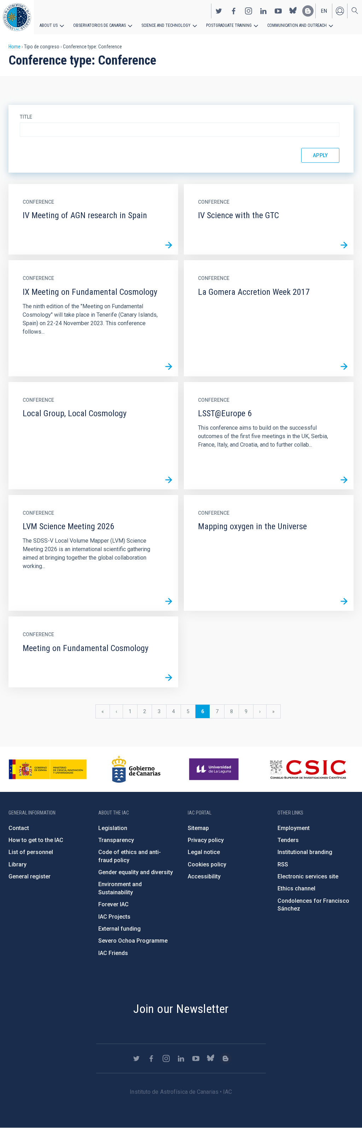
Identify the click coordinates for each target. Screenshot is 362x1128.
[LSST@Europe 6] (344, 479)
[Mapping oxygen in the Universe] (344, 601)
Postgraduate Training (229, 25)
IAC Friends (113, 953)
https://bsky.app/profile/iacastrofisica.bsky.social (293, 11)
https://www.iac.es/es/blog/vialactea (307, 11)
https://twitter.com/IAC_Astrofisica (218, 11)
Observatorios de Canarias (99, 25)
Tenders (288, 840)
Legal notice (204, 852)
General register (29, 876)
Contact (18, 828)
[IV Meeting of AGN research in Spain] (168, 245)
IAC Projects (114, 916)
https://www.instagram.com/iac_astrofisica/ (248, 11)
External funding (119, 928)
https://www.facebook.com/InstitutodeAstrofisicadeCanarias (233, 11)
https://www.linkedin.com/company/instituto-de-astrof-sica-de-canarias (263, 11)
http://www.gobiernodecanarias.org (136, 769)
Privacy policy (206, 840)
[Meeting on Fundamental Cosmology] (168, 677)
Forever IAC (113, 904)
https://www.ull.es (215, 769)
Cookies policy (207, 864)
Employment (294, 828)
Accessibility (204, 876)
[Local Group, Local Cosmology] (168, 479)
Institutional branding (305, 852)
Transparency (116, 840)
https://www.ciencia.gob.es (47, 769)
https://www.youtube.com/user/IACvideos (278, 11)
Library (17, 864)
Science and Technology (166, 25)
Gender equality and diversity (135, 872)
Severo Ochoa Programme (133, 940)
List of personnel (30, 852)
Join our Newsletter (181, 1009)
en (324, 11)
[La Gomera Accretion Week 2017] (344, 366)
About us (49, 25)
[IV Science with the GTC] (344, 245)
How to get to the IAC (35, 840)
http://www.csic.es (307, 769)
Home (14, 46)
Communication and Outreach (297, 25)
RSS (283, 864)
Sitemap (198, 828)
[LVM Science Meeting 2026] (168, 601)
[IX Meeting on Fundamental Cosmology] (168, 366)
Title (26, 117)
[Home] (17, 17)
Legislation (112, 828)
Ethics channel (296, 888)
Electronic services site (308, 876)
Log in (339, 11)
